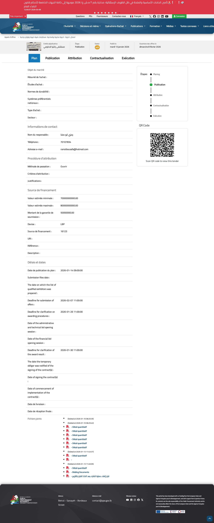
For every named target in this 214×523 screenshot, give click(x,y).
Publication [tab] (52, 58)
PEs (90, 16)
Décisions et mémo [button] (89, 26)
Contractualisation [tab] (102, 58)
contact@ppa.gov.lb (102, 500)
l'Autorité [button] (69, 26)
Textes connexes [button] (188, 26)
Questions (80, 16)
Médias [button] (170, 26)
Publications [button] (137, 26)
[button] (119, 12)
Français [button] (138, 16)
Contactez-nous (119, 16)
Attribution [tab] (75, 58)
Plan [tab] (34, 58)
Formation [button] (155, 26)
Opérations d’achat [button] (114, 26)
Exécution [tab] (128, 58)
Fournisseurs (102, 16)
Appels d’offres (10, 37)
